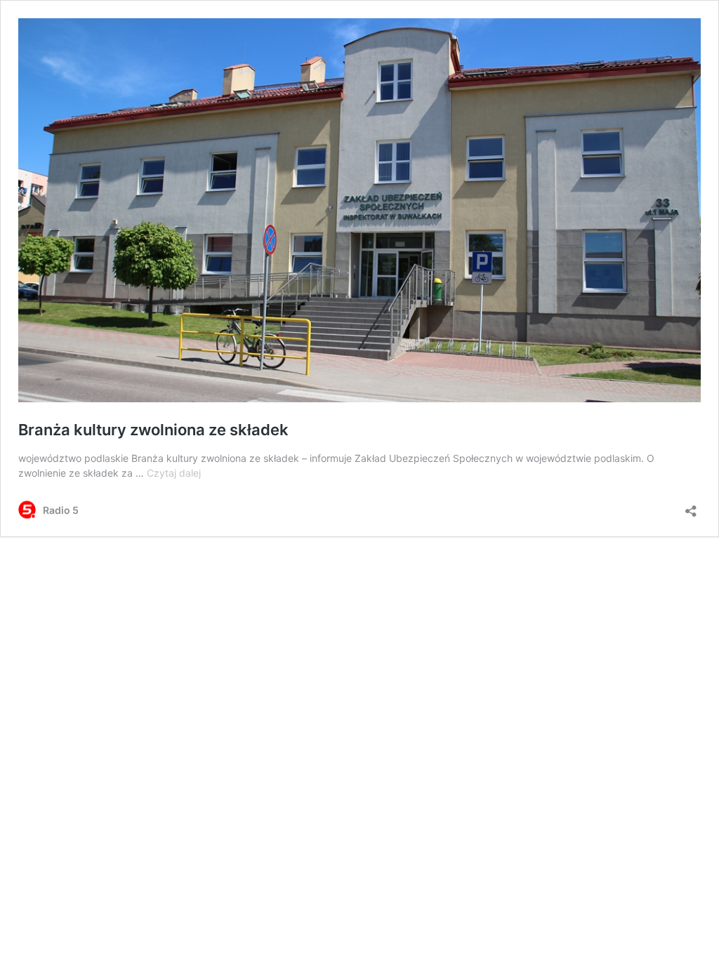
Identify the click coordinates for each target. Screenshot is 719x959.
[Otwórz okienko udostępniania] (691, 506)
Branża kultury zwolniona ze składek (153, 430)
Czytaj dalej (174, 473)
